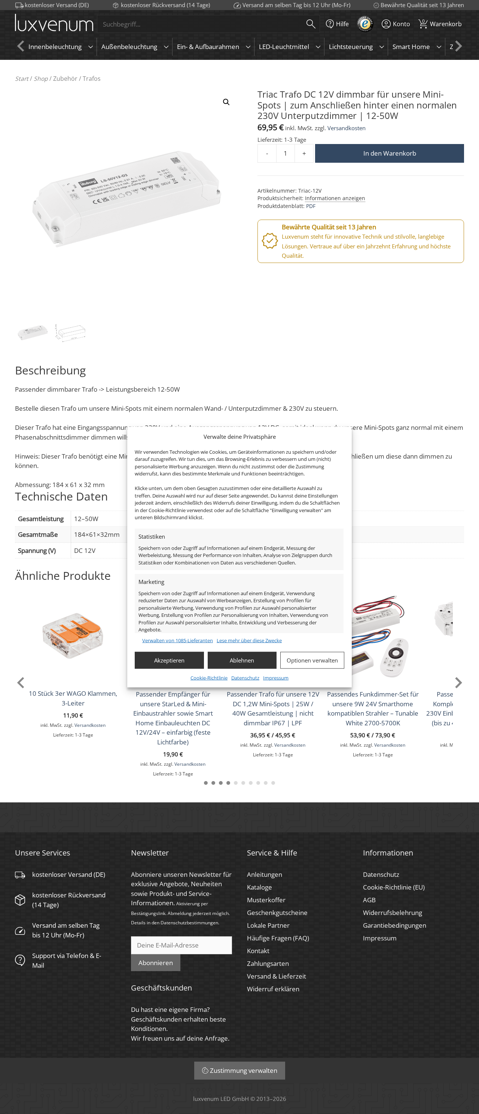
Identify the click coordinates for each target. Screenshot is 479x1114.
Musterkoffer (266, 900)
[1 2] (213, 783)
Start (21, 78)
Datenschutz (245, 677)
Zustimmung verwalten (243, 1070)
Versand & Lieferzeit (276, 976)
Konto (401, 24)
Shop (41, 78)
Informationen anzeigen (335, 198)
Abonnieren (155, 962)
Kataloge (259, 887)
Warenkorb (442, 23)
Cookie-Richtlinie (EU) (394, 887)
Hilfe (342, 24)
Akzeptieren (169, 660)
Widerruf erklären (273, 989)
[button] (226, 102)
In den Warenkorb (389, 153)
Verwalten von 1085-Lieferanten (177, 640)
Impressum (276, 677)
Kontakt (258, 950)
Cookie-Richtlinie (209, 677)
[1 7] (251, 783)
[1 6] (243, 783)
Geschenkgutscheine (277, 912)
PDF (310, 205)
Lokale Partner (268, 925)
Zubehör (65, 78)
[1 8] (258, 783)
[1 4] (228, 783)
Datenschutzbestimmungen (189, 922)
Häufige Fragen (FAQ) (278, 938)
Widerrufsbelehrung (392, 912)
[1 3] (221, 783)
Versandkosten (346, 128)
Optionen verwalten (312, 660)
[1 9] (266, 783)
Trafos (92, 78)
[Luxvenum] (54, 24)
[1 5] (236, 783)
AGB (369, 900)
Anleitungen (264, 874)
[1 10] (273, 783)
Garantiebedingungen (394, 925)
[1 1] (206, 783)
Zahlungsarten (268, 963)
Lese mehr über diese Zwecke (249, 640)
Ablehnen (242, 660)
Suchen (311, 24)
